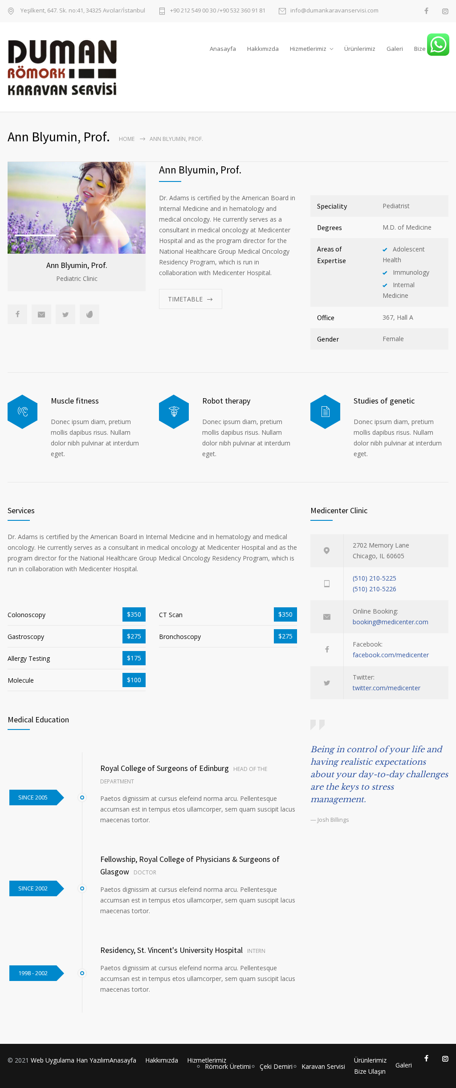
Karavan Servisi (323, 1066)
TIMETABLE (185, 299)
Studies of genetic (384, 401)
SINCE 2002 (33, 888)
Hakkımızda (263, 49)
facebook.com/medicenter (391, 655)
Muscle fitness (75, 401)
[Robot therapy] (174, 411)
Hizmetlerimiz (308, 49)
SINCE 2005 (33, 797)
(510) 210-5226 (374, 589)
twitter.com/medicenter (386, 688)
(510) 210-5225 (374, 578)
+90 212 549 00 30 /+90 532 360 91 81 (217, 11)
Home (126, 139)
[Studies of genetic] (325, 411)
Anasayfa (223, 49)
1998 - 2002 (33, 973)
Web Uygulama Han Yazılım (70, 1060)
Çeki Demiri (276, 1066)
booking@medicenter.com (390, 622)
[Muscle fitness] (22, 411)
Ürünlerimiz (359, 49)
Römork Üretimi (228, 1066)
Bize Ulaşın (370, 1071)
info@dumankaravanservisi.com (334, 11)
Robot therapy (226, 401)
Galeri (395, 49)
